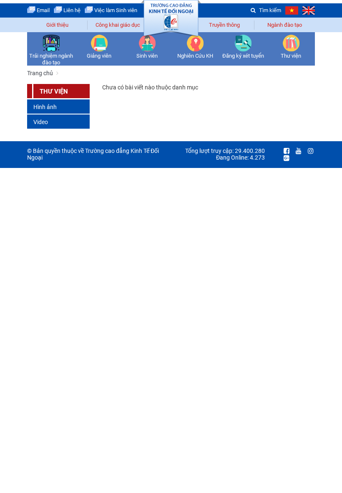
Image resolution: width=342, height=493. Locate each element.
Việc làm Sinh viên (115, 10)
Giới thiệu (57, 25)
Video (40, 122)
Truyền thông (224, 25)
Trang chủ (40, 73)
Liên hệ (71, 10)
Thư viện (291, 56)
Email (42, 10)
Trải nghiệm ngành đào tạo (51, 59)
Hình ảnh (45, 107)
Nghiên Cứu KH (195, 56)
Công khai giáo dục (118, 25)
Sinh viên (147, 56)
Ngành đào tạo (284, 25)
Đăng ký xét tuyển (243, 56)
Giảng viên (99, 56)
